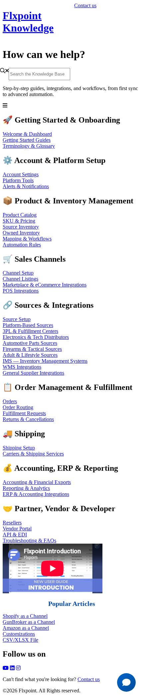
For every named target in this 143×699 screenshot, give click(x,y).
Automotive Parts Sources (30, 343)
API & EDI (15, 534)
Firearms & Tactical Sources (32, 349)
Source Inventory (21, 227)
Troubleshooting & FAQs (29, 540)
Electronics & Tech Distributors (36, 337)
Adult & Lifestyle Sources (30, 355)
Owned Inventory (21, 233)
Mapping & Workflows (27, 239)
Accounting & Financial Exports (37, 482)
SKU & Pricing (19, 221)
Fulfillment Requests (24, 413)
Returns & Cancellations (28, 419)
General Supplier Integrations (33, 373)
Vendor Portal (17, 528)
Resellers (12, 522)
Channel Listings (20, 279)
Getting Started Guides (27, 140)
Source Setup (17, 319)
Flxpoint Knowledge (28, 22)
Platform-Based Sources (28, 325)
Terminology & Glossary (29, 146)
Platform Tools (18, 180)
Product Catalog (20, 215)
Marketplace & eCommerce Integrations (44, 285)
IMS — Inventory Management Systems (45, 361)
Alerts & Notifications (26, 186)
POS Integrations (21, 291)
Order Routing (18, 407)
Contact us (85, 5)
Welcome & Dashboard (27, 134)
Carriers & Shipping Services (33, 454)
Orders (10, 401)
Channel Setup (18, 273)
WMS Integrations (22, 367)
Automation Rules (22, 244)
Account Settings (21, 174)
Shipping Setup (19, 448)
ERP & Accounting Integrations (36, 494)
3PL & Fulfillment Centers (30, 331)
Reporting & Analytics (26, 488)
